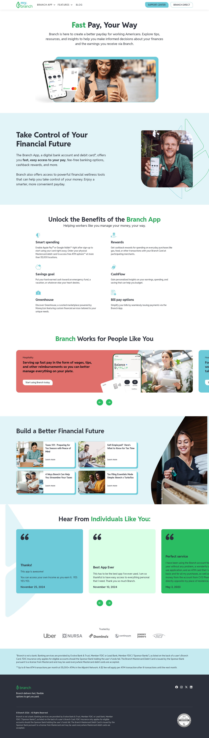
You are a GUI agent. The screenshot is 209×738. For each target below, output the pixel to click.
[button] (46, 5)
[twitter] (186, 687)
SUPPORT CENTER (157, 4)
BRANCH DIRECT (181, 4)
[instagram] (181, 687)
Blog (79, 4)
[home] (24, 5)
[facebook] (176, 687)
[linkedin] (191, 687)
